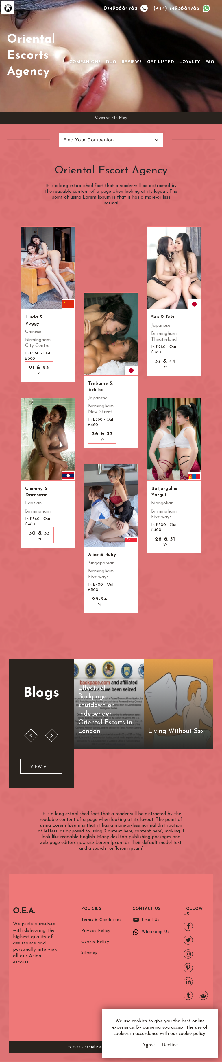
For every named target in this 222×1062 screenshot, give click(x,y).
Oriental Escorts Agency (31, 55)
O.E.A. (24, 911)
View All (41, 766)
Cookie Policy (95, 942)
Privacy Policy (95, 931)
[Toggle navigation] (77, 52)
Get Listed (160, 62)
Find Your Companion (89, 140)
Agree (148, 1045)
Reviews (132, 62)
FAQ (210, 62)
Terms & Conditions (101, 920)
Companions (85, 62)
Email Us (151, 920)
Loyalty (190, 62)
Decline (170, 1045)
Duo (111, 62)
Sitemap (89, 952)
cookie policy (192, 1033)
